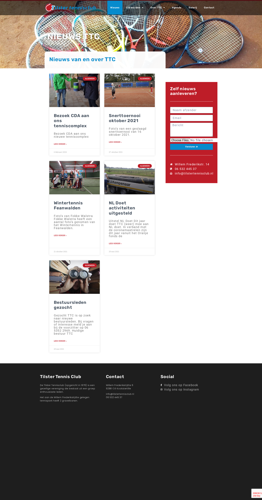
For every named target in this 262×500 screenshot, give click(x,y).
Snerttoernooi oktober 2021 (125, 118)
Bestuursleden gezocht (70, 305)
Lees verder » (60, 144)
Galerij (193, 7)
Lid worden (133, 7)
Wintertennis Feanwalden (68, 205)
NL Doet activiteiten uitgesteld (122, 208)
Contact (209, 7)
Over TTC (156, 7)
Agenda (177, 7)
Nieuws (114, 7)
